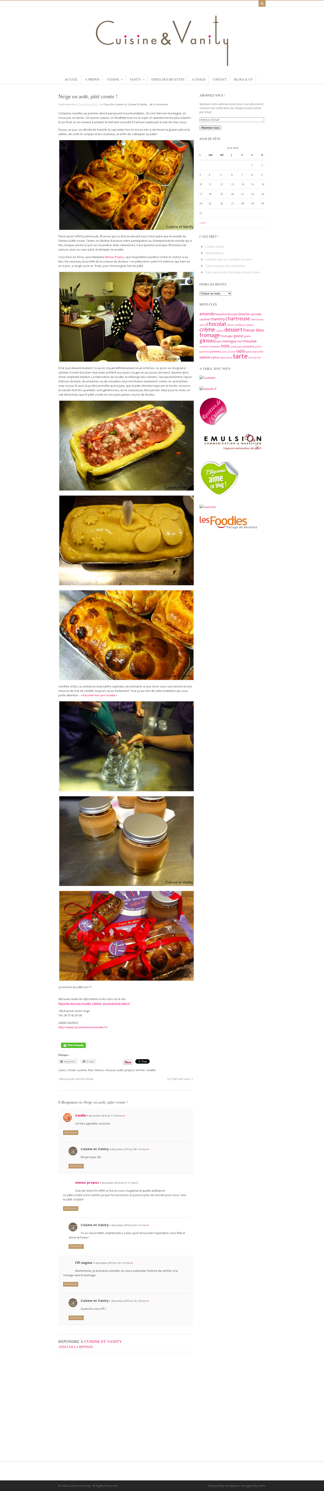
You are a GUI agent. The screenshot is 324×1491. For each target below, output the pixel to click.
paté (120, 1070)
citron (230, 325)
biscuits (233, 314)
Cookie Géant (214, 247)
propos (129, 1070)
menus (99, 1070)
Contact (220, 79)
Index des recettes (167, 79)
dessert (233, 329)
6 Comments (160, 104)
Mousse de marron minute (76, 1079)
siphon (215, 357)
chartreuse (237, 318)
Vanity (135, 79)
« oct (202, 222)
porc (224, 351)
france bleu (253, 330)
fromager (227, 336)
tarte (240, 356)
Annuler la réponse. (76, 1347)
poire (258, 346)
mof (239, 341)
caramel (204, 319)
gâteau (207, 340)
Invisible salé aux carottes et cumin (228, 259)
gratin (247, 336)
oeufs (233, 346)
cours (62, 1070)
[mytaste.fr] (208, 389)
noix (225, 346)
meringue (229, 341)
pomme (204, 351)
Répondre (70, 1132)
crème (207, 329)
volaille (151, 1070)
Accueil (71, 79)
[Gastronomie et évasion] (162, 64)
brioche (244, 314)
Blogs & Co (243, 79)
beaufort (221, 314)
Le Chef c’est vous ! (180, 1079)
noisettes (215, 346)
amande (207, 313)
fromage (209, 335)
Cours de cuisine (113, 104)
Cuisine (113, 79)
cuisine (82, 1070)
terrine (140, 1070)
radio (241, 351)
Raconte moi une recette (99, 695)
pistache (248, 346)
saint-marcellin (254, 351)
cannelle (255, 314)
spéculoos (226, 357)
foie (90, 1070)
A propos (92, 79)
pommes (215, 351)
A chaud (198, 79)
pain (239, 346)
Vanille (80, 1115)
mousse (110, 1070)
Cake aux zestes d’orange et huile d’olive (232, 272)
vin (259, 357)
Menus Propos (115, 257)
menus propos (87, 1182)
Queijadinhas (214, 253)
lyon (219, 341)
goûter (239, 336)
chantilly (217, 319)
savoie (204, 357)
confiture (240, 325)
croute (71, 1070)
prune (231, 351)
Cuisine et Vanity (137, 104)
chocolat (216, 323)
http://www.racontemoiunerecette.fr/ (83, 1027)
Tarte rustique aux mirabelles (225, 266)
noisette (204, 346)
